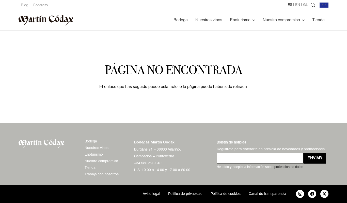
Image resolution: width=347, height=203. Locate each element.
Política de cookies (226, 194)
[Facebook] (312, 194)
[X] (324, 194)
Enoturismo (94, 154)
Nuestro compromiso (101, 161)
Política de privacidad (185, 194)
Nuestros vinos (96, 148)
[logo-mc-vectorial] (46, 20)
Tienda (90, 168)
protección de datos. (289, 167)
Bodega (91, 141)
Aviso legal (151, 194)
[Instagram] (300, 194)
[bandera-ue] (324, 5)
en (297, 5)
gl (305, 5)
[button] (254, 20)
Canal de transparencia (267, 194)
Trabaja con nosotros (102, 174)
